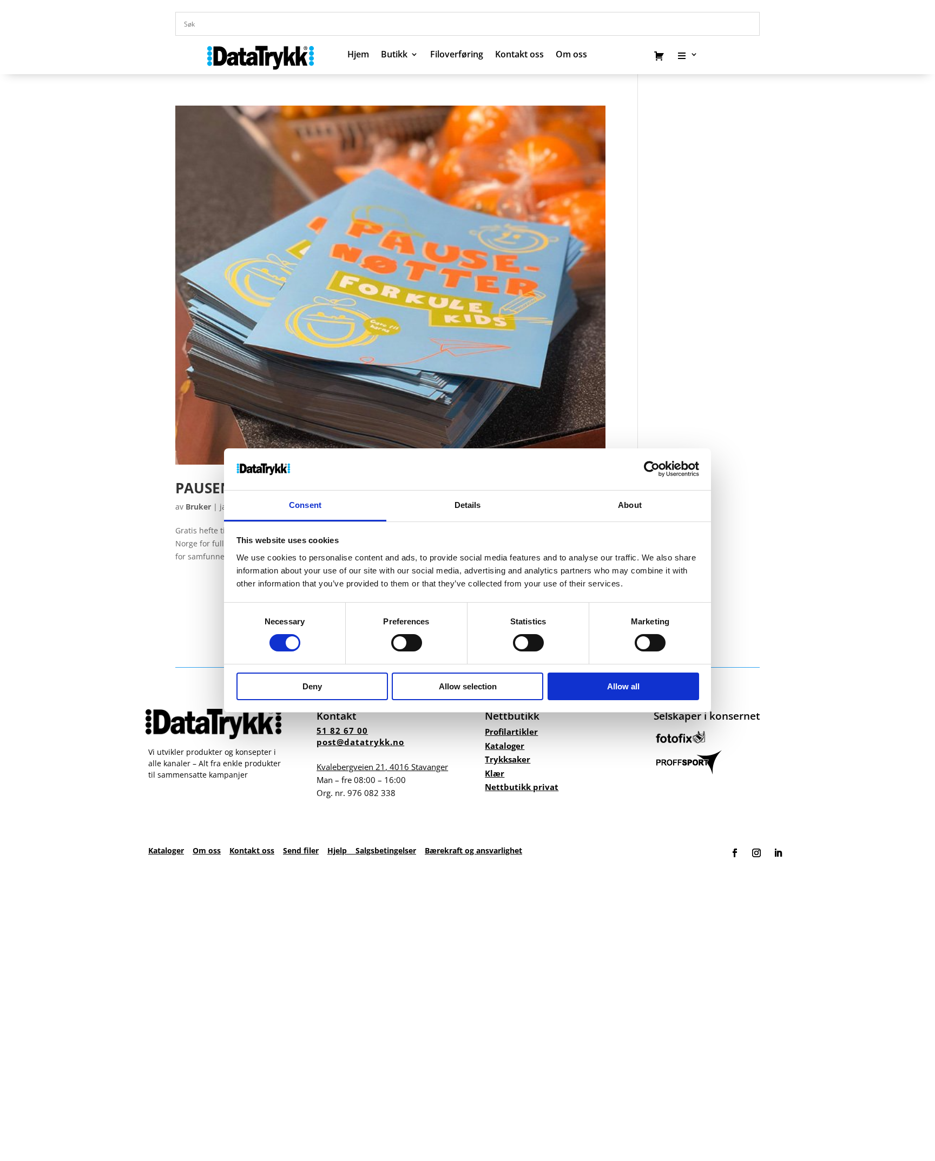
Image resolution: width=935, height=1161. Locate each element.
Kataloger (504, 745)
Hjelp (341, 850)
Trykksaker (507, 759)
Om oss (207, 850)
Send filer (301, 850)
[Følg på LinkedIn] (778, 853)
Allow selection (468, 686)
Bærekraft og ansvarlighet (473, 850)
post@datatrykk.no (360, 741)
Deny (312, 686)
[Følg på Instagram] (756, 853)
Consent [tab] (305, 505)
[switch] (406, 642)
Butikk (394, 55)
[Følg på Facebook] (734, 853)
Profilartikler (511, 731)
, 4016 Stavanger (382, 766)
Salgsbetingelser (385, 850)
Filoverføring (456, 55)
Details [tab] (468, 505)
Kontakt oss (519, 55)
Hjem (358, 55)
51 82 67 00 (342, 730)
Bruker (198, 506)
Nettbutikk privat (521, 786)
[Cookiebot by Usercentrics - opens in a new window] (651, 469)
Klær (494, 773)
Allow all (623, 686)
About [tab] (630, 505)
